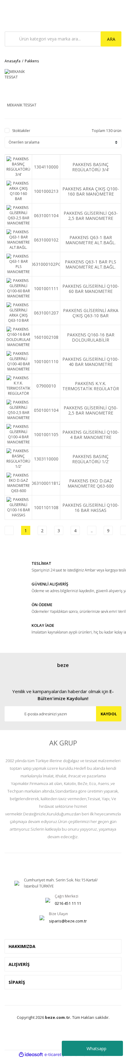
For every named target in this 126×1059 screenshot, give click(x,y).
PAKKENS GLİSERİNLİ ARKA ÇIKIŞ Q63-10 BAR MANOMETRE (90, 313)
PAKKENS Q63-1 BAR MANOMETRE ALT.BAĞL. (90, 240)
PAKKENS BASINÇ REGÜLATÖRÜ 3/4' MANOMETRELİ (90, 167)
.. (92, 530)
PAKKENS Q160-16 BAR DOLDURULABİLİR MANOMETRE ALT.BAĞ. (90, 337)
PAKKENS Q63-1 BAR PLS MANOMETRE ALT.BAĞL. (90, 264)
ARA (111, 39)
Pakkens (32, 61)
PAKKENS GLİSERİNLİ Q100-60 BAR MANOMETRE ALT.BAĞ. (90, 288)
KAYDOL (109, 714)
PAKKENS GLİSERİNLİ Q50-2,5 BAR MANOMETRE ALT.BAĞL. (91, 410)
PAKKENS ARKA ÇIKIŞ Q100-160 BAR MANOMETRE (90, 191)
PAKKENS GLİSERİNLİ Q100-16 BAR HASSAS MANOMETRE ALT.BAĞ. (90, 507)
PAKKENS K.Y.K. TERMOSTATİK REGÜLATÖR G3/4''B (90, 386)
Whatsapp (96, 1048)
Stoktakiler (21, 130)
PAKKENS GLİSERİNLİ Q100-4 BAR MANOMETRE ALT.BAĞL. (90, 434)
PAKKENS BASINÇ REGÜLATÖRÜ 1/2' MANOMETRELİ (90, 459)
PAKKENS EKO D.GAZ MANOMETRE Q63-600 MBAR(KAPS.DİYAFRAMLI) (91, 483)
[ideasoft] (31, 1054)
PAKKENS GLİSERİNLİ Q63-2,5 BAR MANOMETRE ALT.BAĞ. (91, 215)
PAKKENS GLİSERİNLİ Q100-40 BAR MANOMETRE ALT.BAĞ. (90, 361)
